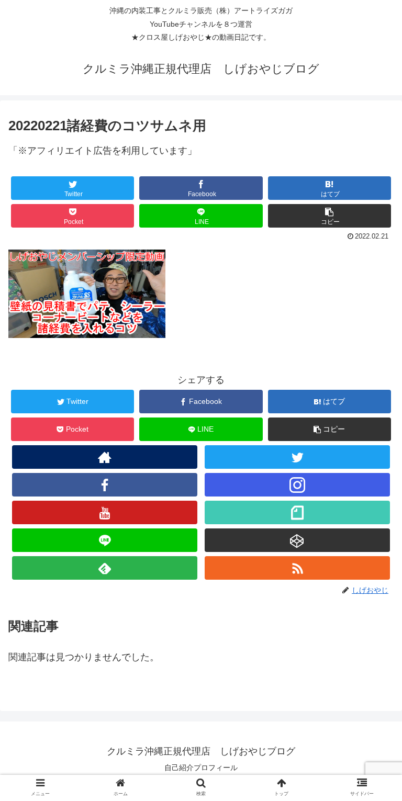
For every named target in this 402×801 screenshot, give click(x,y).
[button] (330, 216)
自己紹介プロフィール (201, 767)
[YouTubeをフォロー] (104, 512)
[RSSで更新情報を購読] (297, 568)
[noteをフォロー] (297, 512)
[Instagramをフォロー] (297, 485)
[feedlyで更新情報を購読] (104, 568)
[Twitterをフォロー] (297, 457)
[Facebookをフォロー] (104, 485)
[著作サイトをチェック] (104, 457)
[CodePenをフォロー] (297, 540)
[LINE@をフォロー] (104, 540)
